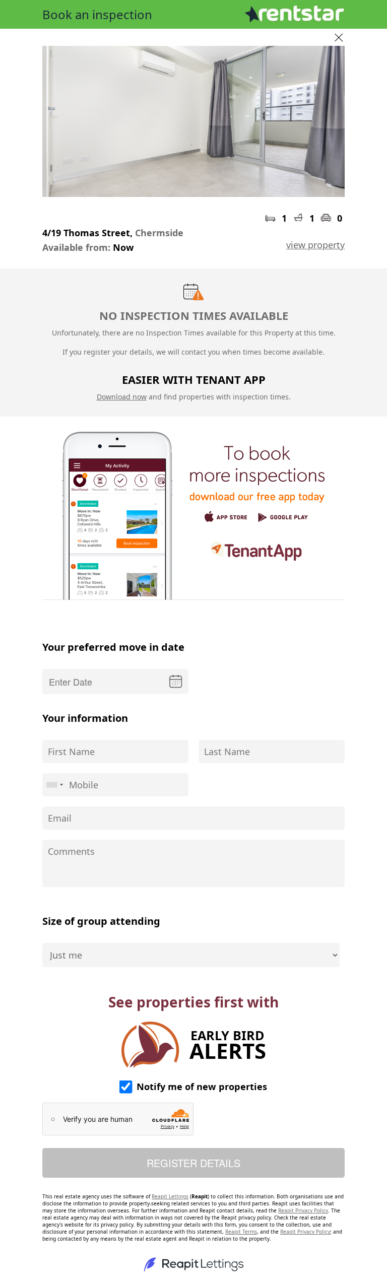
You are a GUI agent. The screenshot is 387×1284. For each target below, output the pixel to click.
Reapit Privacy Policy (303, 1210)
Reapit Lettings (170, 1196)
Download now (122, 396)
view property (315, 245)
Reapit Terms (241, 1231)
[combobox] (54, 785)
